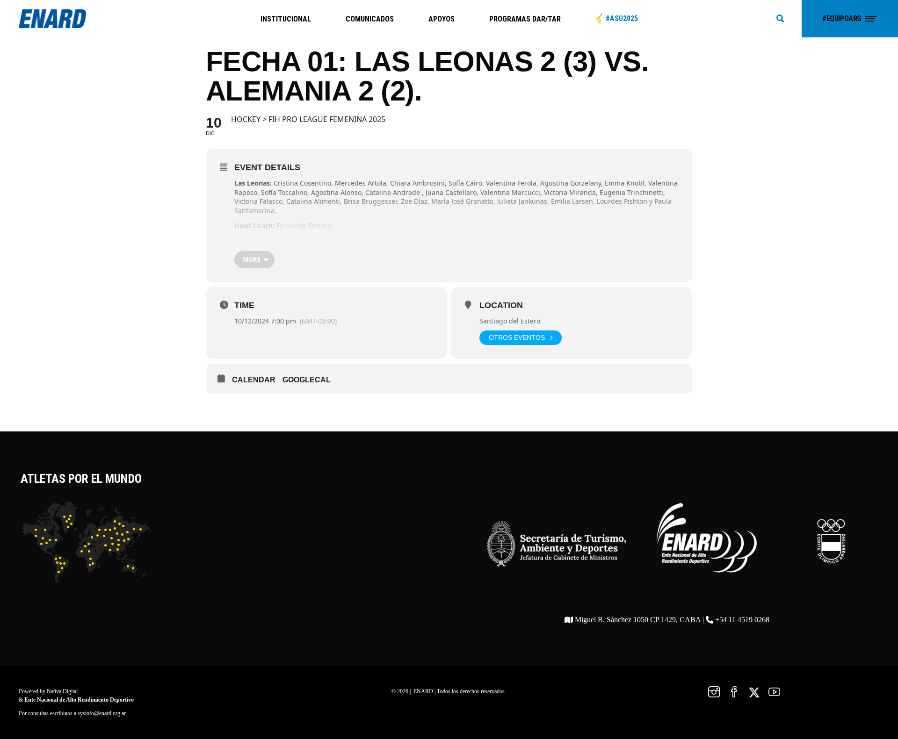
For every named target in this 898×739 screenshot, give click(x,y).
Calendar (253, 380)
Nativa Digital (62, 691)
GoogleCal (306, 380)
